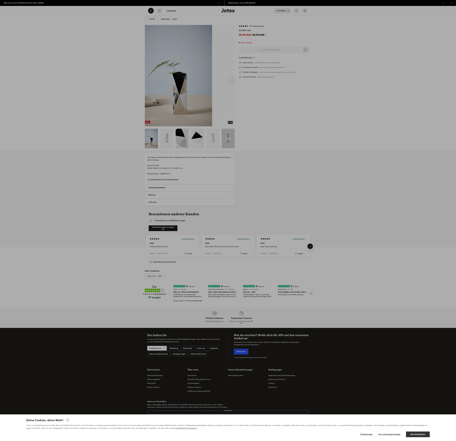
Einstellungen (366, 434)
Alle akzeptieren (417, 434)
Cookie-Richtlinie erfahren (186, 428)
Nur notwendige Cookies (389, 434)
